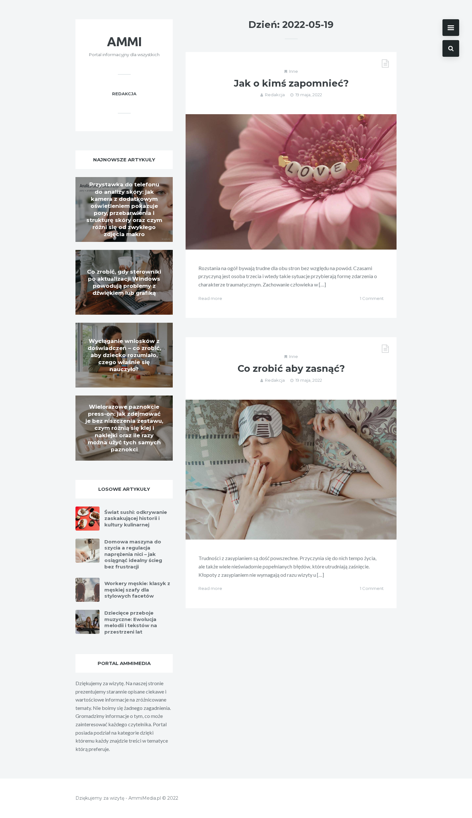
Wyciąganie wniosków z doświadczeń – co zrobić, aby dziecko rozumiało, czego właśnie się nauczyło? (124, 355)
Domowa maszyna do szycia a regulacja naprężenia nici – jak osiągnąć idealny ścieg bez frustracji (133, 554)
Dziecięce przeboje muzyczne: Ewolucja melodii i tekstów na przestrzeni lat (130, 622)
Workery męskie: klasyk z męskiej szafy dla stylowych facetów (137, 589)
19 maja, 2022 (308, 94)
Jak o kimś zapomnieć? (291, 83)
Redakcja (275, 94)
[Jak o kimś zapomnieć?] (291, 182)
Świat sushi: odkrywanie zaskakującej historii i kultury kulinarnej (135, 518)
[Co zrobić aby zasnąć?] (291, 470)
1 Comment (372, 298)
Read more (210, 298)
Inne (293, 71)
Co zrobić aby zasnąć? (291, 368)
